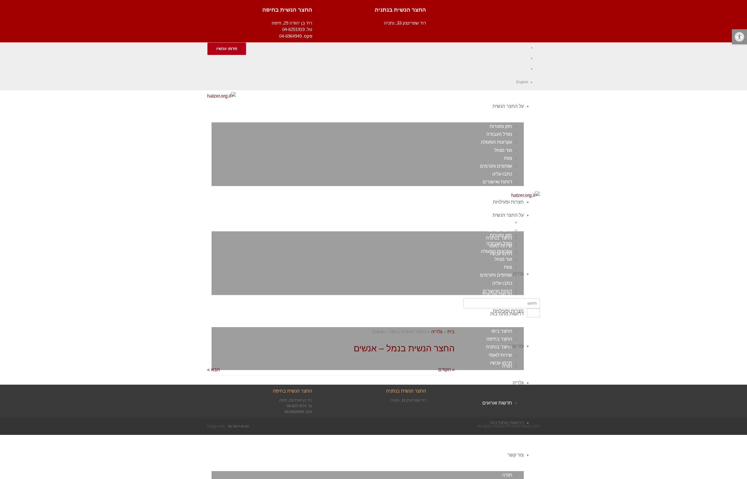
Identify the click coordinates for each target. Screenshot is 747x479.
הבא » (213, 369)
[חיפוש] (533, 312)
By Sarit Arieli (238, 426)
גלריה (436, 331)
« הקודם (446, 369)
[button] (739, 36)
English (522, 82)
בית (451, 331)
